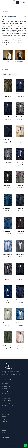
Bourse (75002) (5, 388)
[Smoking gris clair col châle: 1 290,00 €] (20, 248)
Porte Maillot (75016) (6, 400)
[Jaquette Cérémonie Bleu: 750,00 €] (20, 157)
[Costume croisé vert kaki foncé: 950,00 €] (7, 88)
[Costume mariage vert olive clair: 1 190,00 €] (7, 340)
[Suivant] (25, 355)
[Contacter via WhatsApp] (25, 445)
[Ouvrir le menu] (2, 2)
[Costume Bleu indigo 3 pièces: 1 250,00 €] (7, 225)
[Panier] (24, 2)
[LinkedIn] (10, 379)
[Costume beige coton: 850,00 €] (20, 134)
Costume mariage (6, 414)
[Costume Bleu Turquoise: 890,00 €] (7, 202)
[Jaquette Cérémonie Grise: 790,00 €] (7, 157)
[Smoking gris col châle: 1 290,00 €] (7, 271)
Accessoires (4, 421)
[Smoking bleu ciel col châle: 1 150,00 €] (7, 248)
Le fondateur (4, 427)
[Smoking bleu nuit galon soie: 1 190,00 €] (20, 271)
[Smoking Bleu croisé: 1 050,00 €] (20, 88)
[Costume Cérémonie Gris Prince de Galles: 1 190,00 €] (20, 179)
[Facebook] (7, 379)
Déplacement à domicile (7, 405)
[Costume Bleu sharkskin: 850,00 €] (20, 294)
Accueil (3, 7)
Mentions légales (5, 437)
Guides (3, 432)
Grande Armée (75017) (6, 403)
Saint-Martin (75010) (6, 398)
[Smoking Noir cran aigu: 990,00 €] (7, 179)
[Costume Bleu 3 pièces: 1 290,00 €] (7, 134)
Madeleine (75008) (6, 391)
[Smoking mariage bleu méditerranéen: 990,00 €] (20, 317)
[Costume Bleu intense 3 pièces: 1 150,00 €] (7, 111)
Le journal (4, 430)
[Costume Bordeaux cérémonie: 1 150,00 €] (20, 225)
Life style (4, 419)
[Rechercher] (21, 2)
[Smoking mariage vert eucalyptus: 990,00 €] (7, 317)
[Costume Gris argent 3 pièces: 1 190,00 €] (20, 111)
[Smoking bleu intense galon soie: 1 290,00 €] (7, 294)
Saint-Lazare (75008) (6, 393)
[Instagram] (3, 379)
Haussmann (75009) (6, 395)
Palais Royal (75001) (6, 386)
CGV (3, 435)
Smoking (4, 416)
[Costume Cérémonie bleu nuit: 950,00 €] (20, 202)
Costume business (6, 411)
